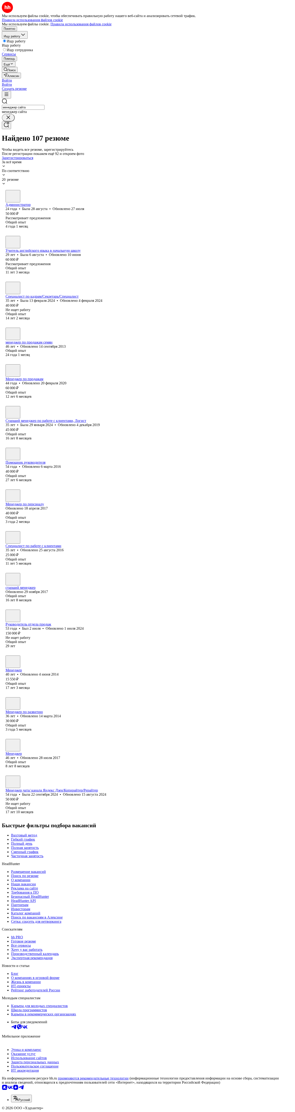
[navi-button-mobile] (6, 94)
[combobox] (23, 107)
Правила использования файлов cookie (81, 24)
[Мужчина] (13, 334)
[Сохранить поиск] (6, 125)
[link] (10, 70)
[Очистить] (8, 118)
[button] (7, 80)
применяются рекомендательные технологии (93, 1078)
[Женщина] (13, 196)
